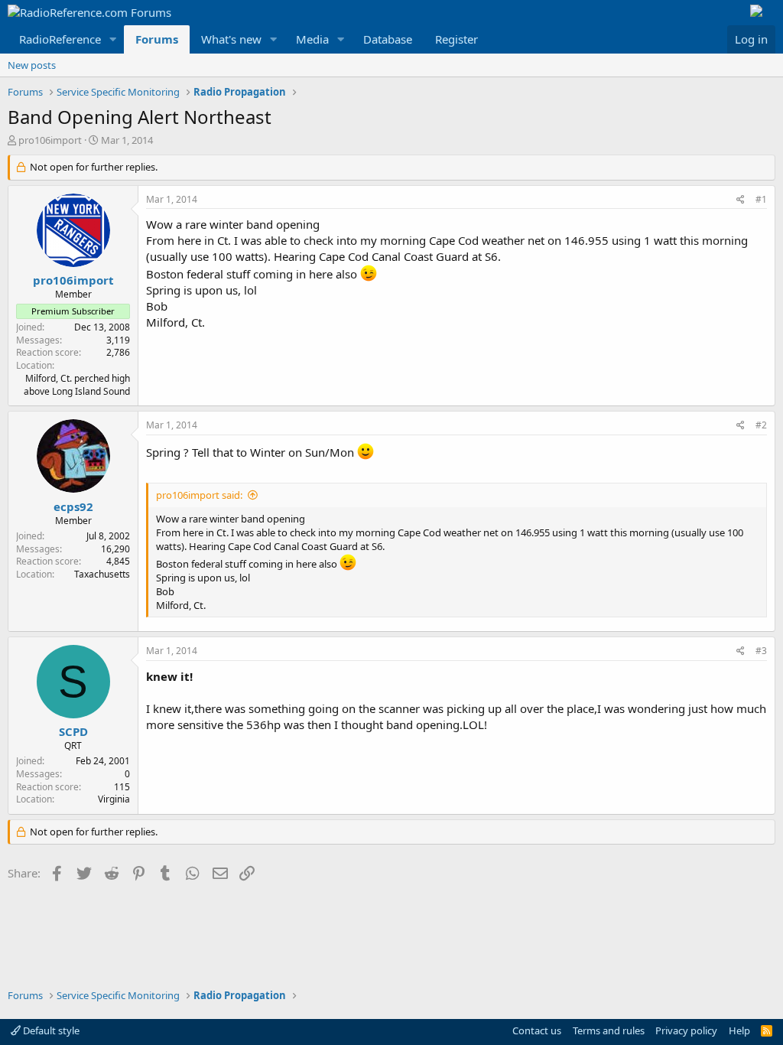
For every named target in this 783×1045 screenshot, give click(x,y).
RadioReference (60, 39)
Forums (156, 39)
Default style (50, 1030)
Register (456, 39)
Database (387, 39)
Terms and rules (609, 1030)
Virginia (114, 799)
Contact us (536, 1030)
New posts (32, 65)
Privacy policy (686, 1030)
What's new (231, 39)
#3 (761, 650)
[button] (113, 39)
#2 (761, 424)
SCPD (73, 731)
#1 (761, 199)
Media (312, 39)
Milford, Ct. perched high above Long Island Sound (77, 385)
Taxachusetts (102, 574)
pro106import (50, 140)
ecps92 (73, 506)
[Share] (740, 200)
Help (739, 1030)
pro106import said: (199, 495)
